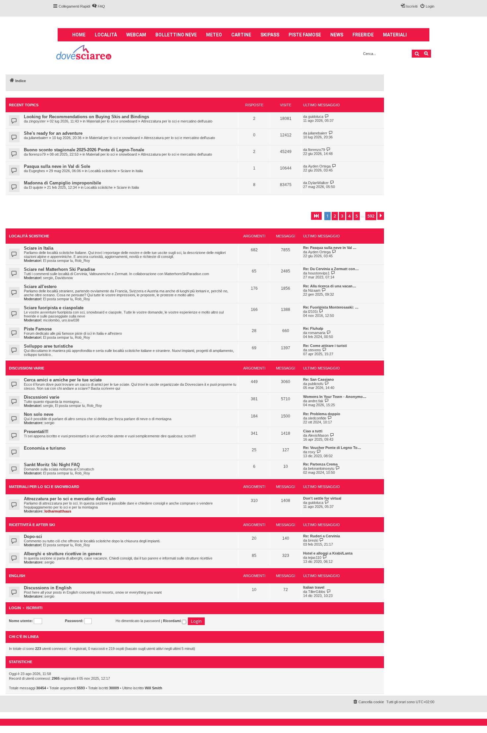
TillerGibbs (316, 592)
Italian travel (313, 587)
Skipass (269, 34)
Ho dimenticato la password (138, 621)
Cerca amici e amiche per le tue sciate (63, 379)
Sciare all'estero (40, 286)
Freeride (363, 34)
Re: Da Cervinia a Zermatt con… (331, 269)
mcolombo (51, 320)
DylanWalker (318, 183)
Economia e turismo (45, 448)
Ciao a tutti (312, 431)
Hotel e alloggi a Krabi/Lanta (327, 553)
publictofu (315, 384)
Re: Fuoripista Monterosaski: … (330, 307)
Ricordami (172, 621)
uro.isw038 (70, 320)
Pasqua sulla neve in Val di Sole (57, 166)
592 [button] (370, 216)
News (336, 34)
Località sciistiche (102, 171)
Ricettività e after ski (32, 525)
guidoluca (315, 117)
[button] (316, 216)
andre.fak (315, 401)
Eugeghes (37, 171)
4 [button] (349, 216)
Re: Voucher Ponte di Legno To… (332, 448)
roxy (311, 452)
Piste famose (305, 34)
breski (313, 540)
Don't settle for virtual (322, 498)
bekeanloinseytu (321, 468)
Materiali (395, 34)
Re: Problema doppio (321, 414)
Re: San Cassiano (318, 379)
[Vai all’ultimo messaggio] (326, 116)
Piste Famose (38, 328)
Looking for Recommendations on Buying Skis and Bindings (86, 116)
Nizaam (314, 290)
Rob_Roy (82, 261)
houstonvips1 (319, 273)
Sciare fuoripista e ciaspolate (53, 307)
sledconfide (317, 418)
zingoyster (37, 121)
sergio (48, 278)
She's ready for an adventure (53, 133)
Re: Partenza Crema (320, 464)
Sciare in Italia (132, 171)
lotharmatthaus (57, 511)
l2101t (313, 312)
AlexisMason (318, 435)
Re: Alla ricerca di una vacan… (329, 286)
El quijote (36, 187)
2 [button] (335, 216)
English (17, 576)
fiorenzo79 (37, 154)
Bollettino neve (176, 34)
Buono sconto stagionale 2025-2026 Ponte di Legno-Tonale (84, 149)
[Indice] (84, 53)
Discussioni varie (26, 368)
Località (106, 34)
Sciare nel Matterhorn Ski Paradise (59, 269)
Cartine (241, 34)
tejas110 (314, 558)
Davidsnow (64, 278)
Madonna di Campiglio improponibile (62, 182)
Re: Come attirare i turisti (325, 346)
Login (15, 608)
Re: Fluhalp (313, 328)
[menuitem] (98, 6)
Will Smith (153, 688)
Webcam (136, 34)
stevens (314, 350)
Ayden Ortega (319, 166)
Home (78, 34)
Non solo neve (38, 414)
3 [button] (342, 216)
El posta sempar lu (58, 261)
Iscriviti (34, 608)
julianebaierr (38, 138)
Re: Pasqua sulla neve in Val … (329, 248)
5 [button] (356, 216)
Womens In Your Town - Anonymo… (334, 397)
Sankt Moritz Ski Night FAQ (52, 464)
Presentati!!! (36, 431)
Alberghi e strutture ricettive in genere (63, 553)
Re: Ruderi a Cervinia (321, 536)
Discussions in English (48, 587)
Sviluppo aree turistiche (48, 346)
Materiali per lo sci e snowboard (111, 121)
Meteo (214, 34)
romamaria (316, 333)
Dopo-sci (33, 536)
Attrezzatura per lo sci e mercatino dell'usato (176, 121)
